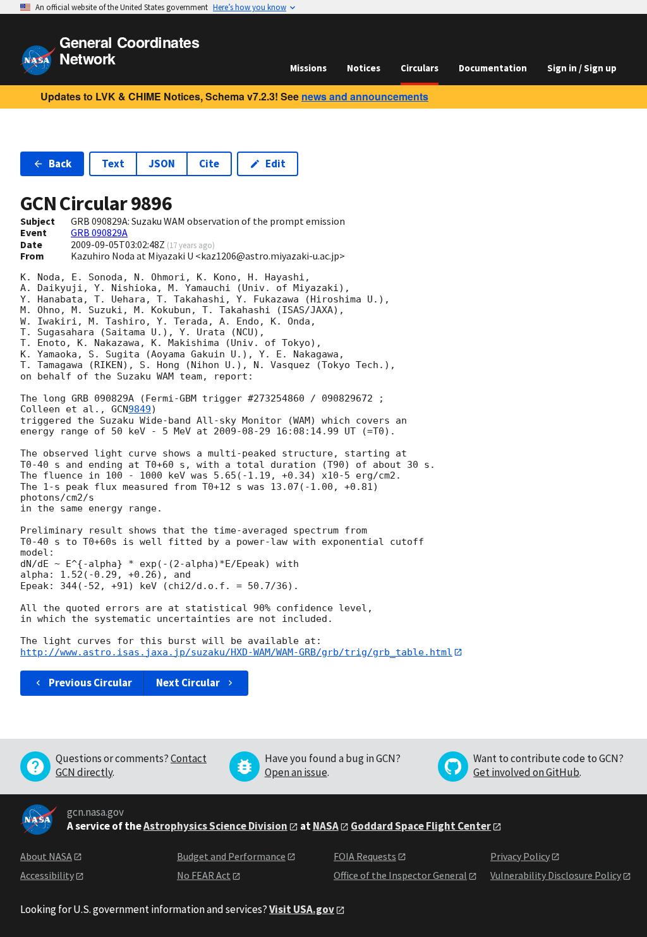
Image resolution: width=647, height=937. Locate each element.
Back (60, 163)
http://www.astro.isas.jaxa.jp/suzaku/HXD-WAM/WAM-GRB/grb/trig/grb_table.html (236, 652)
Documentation (493, 68)
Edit (275, 163)
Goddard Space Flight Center (421, 826)
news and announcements (364, 96)
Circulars (419, 68)
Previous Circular (90, 682)
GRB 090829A (99, 232)
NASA (326, 826)
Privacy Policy (520, 856)
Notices (363, 68)
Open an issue (296, 772)
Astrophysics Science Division (215, 826)
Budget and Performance (231, 856)
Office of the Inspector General (400, 875)
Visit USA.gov (301, 909)
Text (113, 163)
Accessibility (47, 875)
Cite (209, 163)
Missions (308, 68)
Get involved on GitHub (526, 772)
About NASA (46, 856)
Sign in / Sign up (582, 68)
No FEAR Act (204, 875)
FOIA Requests (365, 856)
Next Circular (188, 682)
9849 (139, 409)
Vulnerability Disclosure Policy (555, 875)
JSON (161, 163)
